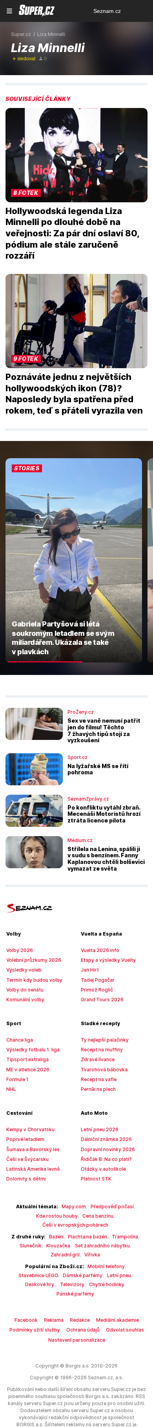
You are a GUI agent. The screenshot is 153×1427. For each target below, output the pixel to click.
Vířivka (92, 1255)
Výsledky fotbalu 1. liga (33, 1050)
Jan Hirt (90, 970)
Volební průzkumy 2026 (33, 960)
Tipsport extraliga (27, 1059)
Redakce (80, 1320)
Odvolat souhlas (125, 1330)
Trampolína (125, 1237)
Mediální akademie (117, 1320)
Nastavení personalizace (76, 1340)
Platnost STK (96, 1179)
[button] (76, 155)
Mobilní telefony (106, 1266)
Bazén (56, 1237)
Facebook (26, 1320)
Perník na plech (98, 1089)
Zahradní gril (65, 1255)
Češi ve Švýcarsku (27, 1159)
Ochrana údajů (83, 1330)
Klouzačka (58, 1246)
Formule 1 (17, 1079)
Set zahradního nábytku (102, 1246)
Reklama (54, 1320)
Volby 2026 (19, 950)
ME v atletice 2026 (27, 1069)
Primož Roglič (97, 990)
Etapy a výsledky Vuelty (108, 960)
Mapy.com (74, 1206)
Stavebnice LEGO (38, 1275)
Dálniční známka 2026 (106, 1139)
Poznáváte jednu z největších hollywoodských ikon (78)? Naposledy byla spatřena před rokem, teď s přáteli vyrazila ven (74, 394)
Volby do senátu (25, 990)
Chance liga (19, 1040)
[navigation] (9, 11)
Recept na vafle (99, 1079)
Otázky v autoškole (103, 1169)
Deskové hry (40, 1284)
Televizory (72, 1284)
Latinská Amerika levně (33, 1169)
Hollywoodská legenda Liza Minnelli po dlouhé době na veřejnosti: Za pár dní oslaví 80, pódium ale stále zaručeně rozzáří (72, 233)
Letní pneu (119, 1275)
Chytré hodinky (106, 1284)
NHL (11, 1089)
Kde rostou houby (57, 1216)
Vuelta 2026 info (100, 950)
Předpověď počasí (112, 1206)
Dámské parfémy (82, 1275)
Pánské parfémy (75, 1294)
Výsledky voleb (24, 970)
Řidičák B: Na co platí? (106, 1159)
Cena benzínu (97, 1216)
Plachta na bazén (87, 1237)
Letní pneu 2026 (99, 1129)
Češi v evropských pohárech (75, 1225)
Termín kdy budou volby (34, 980)
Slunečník (31, 1246)
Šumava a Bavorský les (33, 1149)
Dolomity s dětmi (26, 1179)
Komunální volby (25, 999)
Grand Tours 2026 (102, 999)
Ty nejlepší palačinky (105, 1040)
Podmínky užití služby (34, 1330)
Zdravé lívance (98, 1059)
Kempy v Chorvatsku (30, 1129)
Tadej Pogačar (98, 980)
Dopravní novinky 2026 (108, 1149)
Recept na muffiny (102, 1050)
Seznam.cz (107, 11)
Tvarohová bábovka (104, 1069)
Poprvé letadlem (25, 1139)
